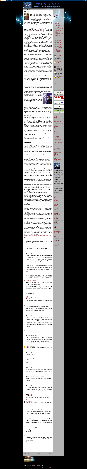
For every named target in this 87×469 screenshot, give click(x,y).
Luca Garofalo (27, 346)
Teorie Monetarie (55, 245)
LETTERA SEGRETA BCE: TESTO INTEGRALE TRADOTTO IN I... (58, 51)
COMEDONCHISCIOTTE (56, 115)
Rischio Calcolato (56, 146)
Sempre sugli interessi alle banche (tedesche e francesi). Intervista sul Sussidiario (57, 134)
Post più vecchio (49, 453)
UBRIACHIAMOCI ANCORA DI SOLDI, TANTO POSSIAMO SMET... (59, 28)
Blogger (50, 467)
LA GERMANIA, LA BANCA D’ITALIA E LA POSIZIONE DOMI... (59, 39)
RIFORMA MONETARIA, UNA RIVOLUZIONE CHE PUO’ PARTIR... (58, 43)
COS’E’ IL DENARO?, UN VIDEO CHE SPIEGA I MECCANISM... (59, 38)
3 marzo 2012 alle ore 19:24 (35, 352)
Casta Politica (55, 208)
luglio (55, 17)
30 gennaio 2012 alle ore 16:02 (33, 280)
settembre (56, 15)
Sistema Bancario (55, 239)
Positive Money (37, 18)
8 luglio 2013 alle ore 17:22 (30, 401)
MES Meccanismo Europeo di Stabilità (58, 231)
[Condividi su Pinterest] (37, 234)
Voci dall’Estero (31, 30)
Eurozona (55, 217)
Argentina (55, 197)
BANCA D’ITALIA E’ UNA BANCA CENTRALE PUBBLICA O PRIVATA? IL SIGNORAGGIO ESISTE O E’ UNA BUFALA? (59, 56)
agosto (56, 16)
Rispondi (26, 250)
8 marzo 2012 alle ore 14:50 (35, 385)
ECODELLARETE (55, 116)
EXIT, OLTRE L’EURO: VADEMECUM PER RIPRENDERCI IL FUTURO (59, 66)
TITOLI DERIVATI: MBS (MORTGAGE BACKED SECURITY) (59, 47)
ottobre (56, 14)
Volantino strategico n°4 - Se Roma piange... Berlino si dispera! (57, 160)
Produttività (55, 236)
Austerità (55, 199)
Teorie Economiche (56, 244)
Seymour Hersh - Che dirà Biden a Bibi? (58, 142)
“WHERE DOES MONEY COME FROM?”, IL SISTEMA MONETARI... (58, 25)
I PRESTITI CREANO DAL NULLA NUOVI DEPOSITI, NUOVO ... (58, 23)
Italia (54, 227)
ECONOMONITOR (56, 117)
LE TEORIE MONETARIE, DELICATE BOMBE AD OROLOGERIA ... (59, 35)
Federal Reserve (55, 218)
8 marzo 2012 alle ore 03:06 (31, 364)
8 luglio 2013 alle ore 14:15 (31, 394)
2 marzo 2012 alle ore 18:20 (32, 346)
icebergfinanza (56, 126)
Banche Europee (55, 204)
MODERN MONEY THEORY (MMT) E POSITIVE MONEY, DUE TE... (59, 27)
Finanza (38, 235)
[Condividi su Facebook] (36, 234)
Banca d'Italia (55, 200)
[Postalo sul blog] (35, 234)
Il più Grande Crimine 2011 (42, 29)
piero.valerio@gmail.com (30, 465)
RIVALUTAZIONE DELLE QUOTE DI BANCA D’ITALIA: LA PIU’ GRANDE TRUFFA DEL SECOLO (59, 77)
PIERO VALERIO (29, 253)
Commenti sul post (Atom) (29, 454)
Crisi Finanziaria (31, 235)
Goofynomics (56, 128)
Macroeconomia (55, 230)
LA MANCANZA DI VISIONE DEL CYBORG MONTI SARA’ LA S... (58, 36)
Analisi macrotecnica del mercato (57, 144)
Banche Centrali (28, 235)
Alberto (26, 401)
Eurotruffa (55, 157)
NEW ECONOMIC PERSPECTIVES (57, 121)
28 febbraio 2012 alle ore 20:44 (35, 335)
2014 (55, 10)
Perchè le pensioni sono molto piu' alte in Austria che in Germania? (58, 137)
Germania (55, 221)
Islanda (54, 226)
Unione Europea (55, 246)
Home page (38, 453)
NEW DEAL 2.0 (55, 120)
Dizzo (46, 467)
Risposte (27, 296)
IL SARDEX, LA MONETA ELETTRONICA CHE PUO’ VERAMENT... (58, 32)
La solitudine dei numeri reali (57, 159)
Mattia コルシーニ (56, 154)
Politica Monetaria (48, 235)
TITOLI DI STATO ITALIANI (58, 46)
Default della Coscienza (56, 214)
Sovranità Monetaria (56, 240)
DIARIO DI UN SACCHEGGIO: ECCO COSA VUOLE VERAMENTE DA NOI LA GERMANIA (59, 62)
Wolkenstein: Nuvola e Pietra (57, 131)
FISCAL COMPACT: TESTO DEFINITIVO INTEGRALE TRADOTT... (58, 45)
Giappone (55, 222)
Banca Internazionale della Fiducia (57, 201)
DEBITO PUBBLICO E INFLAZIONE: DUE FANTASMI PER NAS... (59, 33)
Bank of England (55, 205)
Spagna (54, 241)
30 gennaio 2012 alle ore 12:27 (35, 253)
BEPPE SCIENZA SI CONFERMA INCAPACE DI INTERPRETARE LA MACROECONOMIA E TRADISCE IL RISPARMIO (58, 149)
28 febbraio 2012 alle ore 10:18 (32, 330)
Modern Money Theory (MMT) (42, 235)
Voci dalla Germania (56, 136)
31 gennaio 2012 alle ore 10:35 (35, 297)
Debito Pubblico (35, 235)
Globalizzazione (55, 223)
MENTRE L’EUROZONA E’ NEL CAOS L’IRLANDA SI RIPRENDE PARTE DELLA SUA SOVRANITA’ (59, 71)
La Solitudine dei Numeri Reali (57, 228)
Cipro (54, 209)
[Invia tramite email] (34, 234)
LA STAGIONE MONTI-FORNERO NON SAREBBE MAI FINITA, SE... (58, 140)
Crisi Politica (55, 212)
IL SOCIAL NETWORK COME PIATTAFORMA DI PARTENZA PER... (58, 41)
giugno (56, 18)
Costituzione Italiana (56, 210)
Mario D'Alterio (27, 330)
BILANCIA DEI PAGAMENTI (58, 50)
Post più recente (26, 453)
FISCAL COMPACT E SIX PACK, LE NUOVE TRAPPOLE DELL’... (58, 30)
